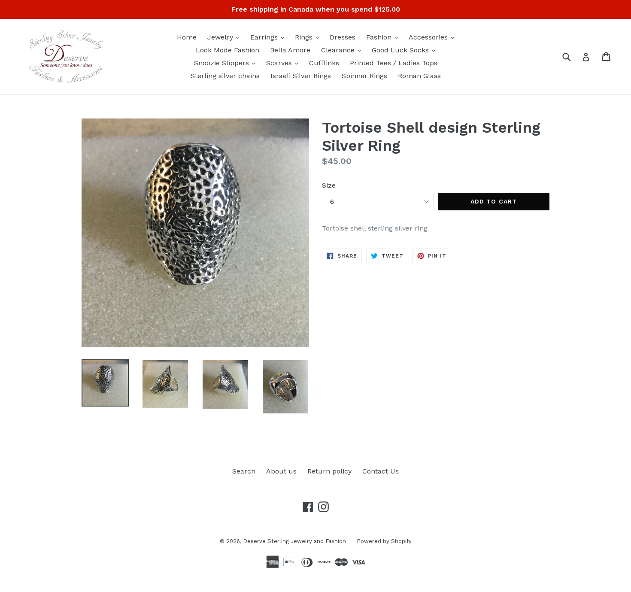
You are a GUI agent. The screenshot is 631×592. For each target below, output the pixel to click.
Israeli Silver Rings (300, 76)
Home (187, 37)
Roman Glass (419, 76)
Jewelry (225, 37)
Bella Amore (290, 50)
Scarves (284, 62)
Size (329, 185)
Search (243, 471)
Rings (309, 37)
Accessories (433, 37)
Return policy (329, 471)
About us (281, 471)
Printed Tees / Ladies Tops (393, 63)
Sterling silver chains (225, 76)
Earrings (269, 37)
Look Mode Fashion (227, 50)
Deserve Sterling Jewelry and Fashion (294, 541)
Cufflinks (324, 63)
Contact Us (380, 471)
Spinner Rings (364, 76)
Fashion (384, 37)
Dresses (342, 37)
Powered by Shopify (384, 541)
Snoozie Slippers (227, 62)
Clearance (343, 50)
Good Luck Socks (406, 50)
